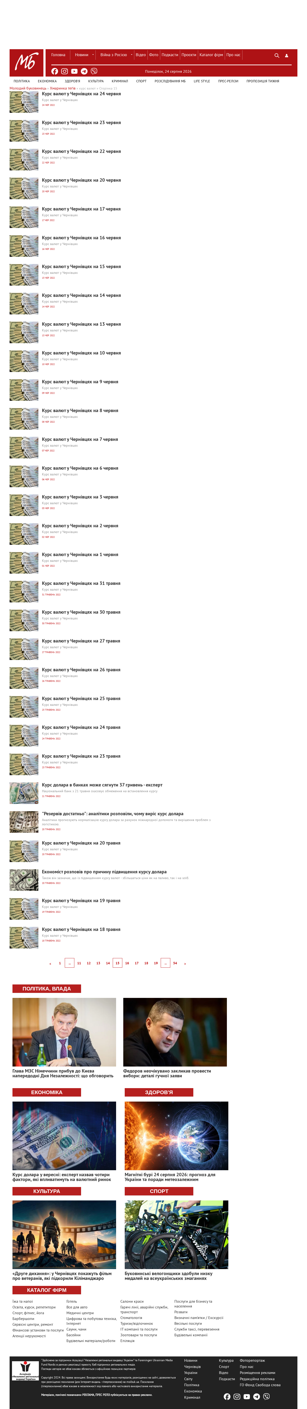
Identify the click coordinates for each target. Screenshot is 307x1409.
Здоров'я (72, 81)
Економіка (47, 81)
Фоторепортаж (252, 1360)
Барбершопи (23, 1319)
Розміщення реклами (257, 1373)
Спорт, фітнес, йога (28, 1313)
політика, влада (47, 989)
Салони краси (132, 1301)
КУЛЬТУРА (46, 1191)
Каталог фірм (211, 55)
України (190, 1373)
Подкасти (170, 55)
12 (89, 963)
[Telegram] (84, 71)
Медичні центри (80, 1313)
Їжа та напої (22, 1301)
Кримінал (120, 81)
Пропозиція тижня (263, 81)
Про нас (233, 55)
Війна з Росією (113, 55)
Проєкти (189, 55)
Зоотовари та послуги (138, 1335)
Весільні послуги (188, 1323)
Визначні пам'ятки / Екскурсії (198, 1318)
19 (156, 963)
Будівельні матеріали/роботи (90, 1341)
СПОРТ (159, 1191)
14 (108, 963)
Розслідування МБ (170, 81)
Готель (71, 1301)
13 (98, 963)
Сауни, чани (76, 1329)
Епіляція (127, 1341)
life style (202, 81)
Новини (81, 55)
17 (137, 963)
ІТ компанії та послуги (139, 1329)
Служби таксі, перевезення (196, 1329)
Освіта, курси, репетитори (34, 1307)
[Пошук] (277, 55)
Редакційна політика (257, 1379)
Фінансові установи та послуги (38, 1330)
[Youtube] (74, 71)
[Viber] (94, 71)
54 (175, 963)
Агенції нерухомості (29, 1336)
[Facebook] (54, 71)
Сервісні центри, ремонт (32, 1324)
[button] (286, 55)
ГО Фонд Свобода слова (260, 1385)
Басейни (73, 1335)
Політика (22, 81)
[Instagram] (64, 71)
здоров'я (159, 1092)
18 (146, 963)
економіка (47, 1092)
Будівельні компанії (190, 1335)
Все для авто (77, 1307)
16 (127, 963)
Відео (141, 55)
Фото (153, 55)
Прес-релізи (228, 81)
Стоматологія (131, 1318)
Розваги (181, 1312)
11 (79, 963)
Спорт (141, 81)
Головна (58, 55)
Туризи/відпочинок (136, 1323)
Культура (96, 81)
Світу (188, 1379)
